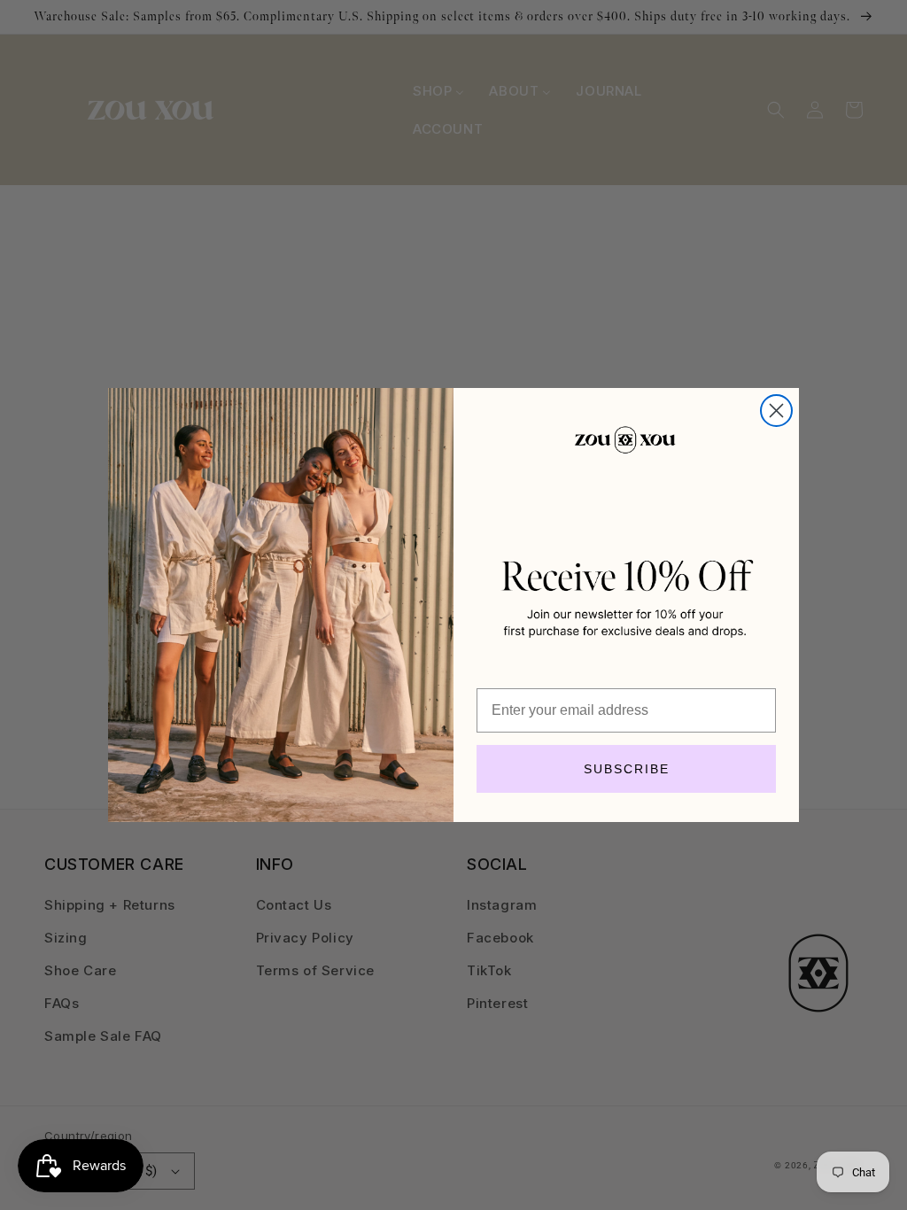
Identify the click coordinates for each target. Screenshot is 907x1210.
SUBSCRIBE (627, 769)
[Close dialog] (776, 410)
